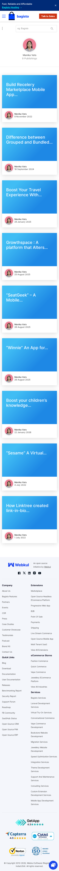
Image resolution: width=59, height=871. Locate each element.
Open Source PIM (10, 729)
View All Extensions (39, 650)
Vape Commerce (38, 672)
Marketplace (36, 591)
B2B (32, 611)
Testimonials (7, 635)
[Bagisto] (19, 16)
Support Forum (8, 702)
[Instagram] (34, 573)
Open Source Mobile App (42, 639)
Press (4, 618)
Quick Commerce (38, 666)
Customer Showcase (11, 629)
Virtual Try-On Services (41, 712)
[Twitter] (24, 573)
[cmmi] (43, 836)
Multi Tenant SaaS (39, 644)
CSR (4, 613)
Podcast (5, 641)
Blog (4, 663)
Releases (6, 685)
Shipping (35, 628)
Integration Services (40, 762)
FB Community (8, 713)
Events (5, 607)
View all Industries (39, 687)
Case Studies (8, 624)
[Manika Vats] (9, 115)
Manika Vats (20, 114)
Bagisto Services (38, 698)
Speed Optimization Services (44, 756)
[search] (52, 29)
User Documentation (11, 679)
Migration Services (39, 742)
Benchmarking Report (12, 690)
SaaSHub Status (9, 718)
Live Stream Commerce (41, 633)
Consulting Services (40, 786)
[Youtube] (39, 572)
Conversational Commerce (42, 718)
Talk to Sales (48, 16)
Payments (35, 622)
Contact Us (7, 652)
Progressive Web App (40, 605)
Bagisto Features (9, 596)
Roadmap (6, 707)
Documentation (9, 674)
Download (6, 668)
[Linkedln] (29, 572)
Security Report (9, 696)
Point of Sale (37, 616)
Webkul (47, 567)
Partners (6, 602)
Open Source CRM (10, 724)
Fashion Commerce (39, 661)
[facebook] (19, 572)
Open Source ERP (10, 735)
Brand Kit (6, 646)
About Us (6, 591)
